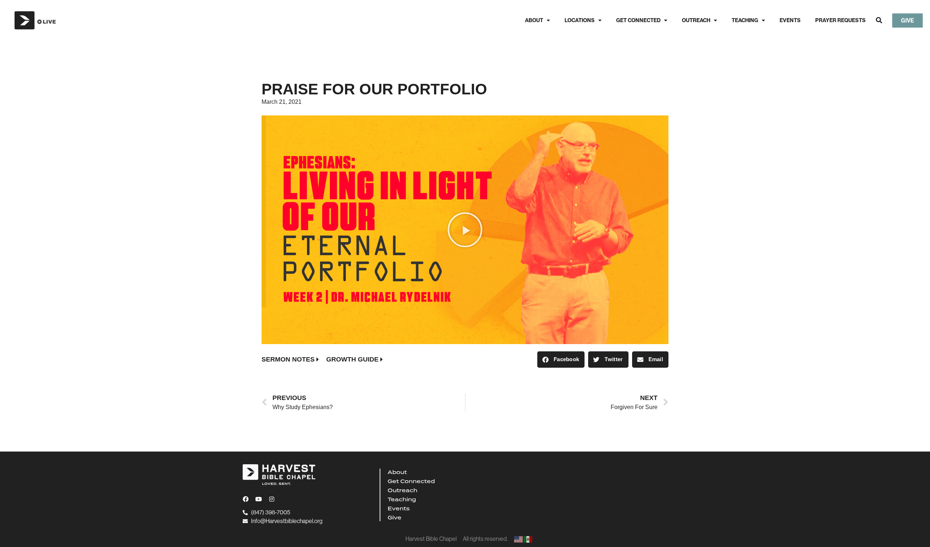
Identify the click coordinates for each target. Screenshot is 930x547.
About (534, 20)
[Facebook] (245, 499)
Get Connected (638, 20)
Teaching (745, 20)
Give (394, 517)
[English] (518, 538)
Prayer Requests (840, 20)
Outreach (696, 20)
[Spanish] (528, 538)
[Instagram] (272, 499)
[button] (879, 20)
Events (790, 20)
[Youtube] (259, 499)
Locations (580, 20)
